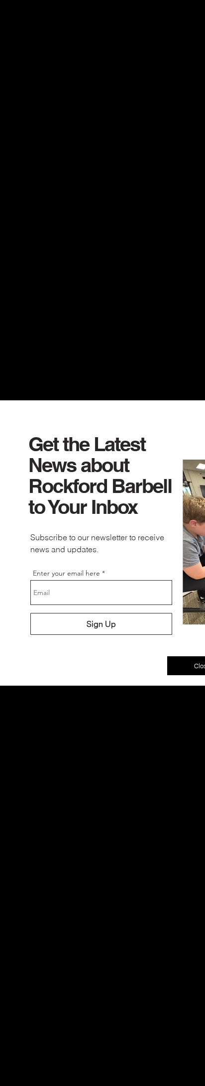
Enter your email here (66, 573)
